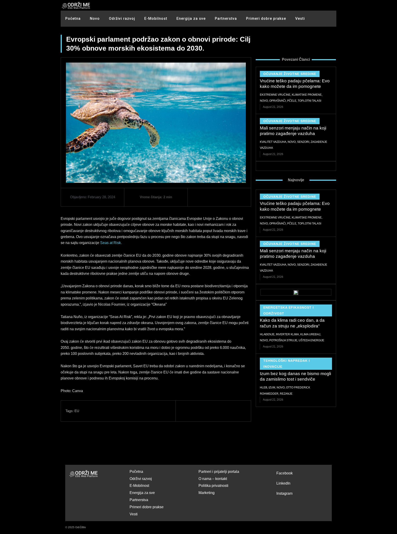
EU (76, 411)
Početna (73, 18)
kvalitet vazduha (273, 142)
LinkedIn (283, 483)
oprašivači (277, 100)
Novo (95, 18)
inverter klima (287, 334)
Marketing (206, 493)
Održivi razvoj (122, 18)
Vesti (300, 18)
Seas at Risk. (111, 243)
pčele (291, 100)
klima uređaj (310, 334)
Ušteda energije (311, 340)
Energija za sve (191, 18)
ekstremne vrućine (275, 94)
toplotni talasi (309, 100)
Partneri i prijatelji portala (218, 472)
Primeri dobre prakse (266, 18)
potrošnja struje (283, 340)
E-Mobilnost (155, 18)
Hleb (263, 387)
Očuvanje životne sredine (289, 74)
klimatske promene (307, 94)
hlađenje (267, 334)
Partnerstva (226, 18)
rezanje (286, 393)
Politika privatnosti (213, 486)
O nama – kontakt (212, 479)
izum (272, 387)
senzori (303, 142)
